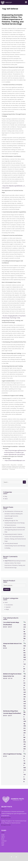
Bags (7, 609)
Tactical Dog (5, 469)
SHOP (6, 602)
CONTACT (4, 841)
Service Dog (22, 468)
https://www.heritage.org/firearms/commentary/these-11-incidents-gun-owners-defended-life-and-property (15, 452)
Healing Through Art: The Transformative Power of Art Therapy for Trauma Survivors (15, 523)
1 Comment (12, 469)
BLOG (2, 839)
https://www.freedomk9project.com (15, 460)
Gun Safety (9, 468)
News (15, 465)
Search (6, 589)
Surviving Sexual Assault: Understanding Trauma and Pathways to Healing (15, 546)
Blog (12, 465)
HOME (2, 835)
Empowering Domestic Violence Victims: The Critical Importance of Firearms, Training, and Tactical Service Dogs (13, 19)
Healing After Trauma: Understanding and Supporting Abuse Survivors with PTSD (15, 530)
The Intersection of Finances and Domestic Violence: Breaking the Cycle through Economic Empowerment (13, 813)
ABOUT (3, 837)
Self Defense (15, 468)
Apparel (8, 607)
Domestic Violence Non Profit (14, 466)
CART (2, 845)
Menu (26, 2)
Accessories (9, 605)
